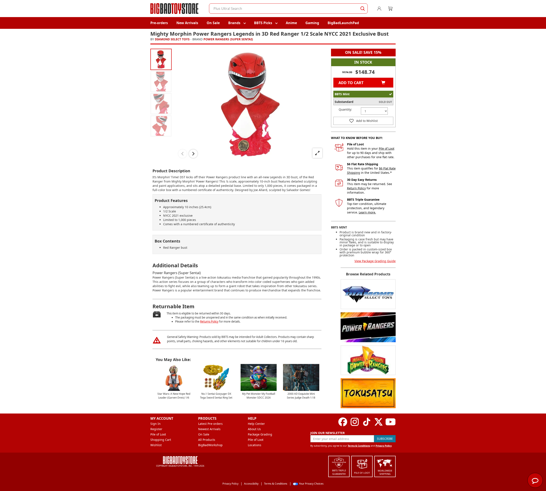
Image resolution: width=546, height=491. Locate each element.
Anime (291, 22)
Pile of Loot (386, 148)
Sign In (155, 424)
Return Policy (356, 188)
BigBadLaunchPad (343, 22)
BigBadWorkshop (210, 445)
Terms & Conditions (359, 445)
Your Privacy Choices (311, 483)
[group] (161, 59)
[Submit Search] (362, 8)
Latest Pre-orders (210, 424)
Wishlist (156, 445)
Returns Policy (209, 321)
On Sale (213, 22)
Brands (234, 22)
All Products (206, 440)
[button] (182, 153)
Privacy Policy (384, 445)
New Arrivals (187, 22)
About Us (254, 429)
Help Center (256, 424)
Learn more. (367, 212)
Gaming (312, 22)
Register (156, 429)
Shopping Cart (160, 440)
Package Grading (260, 434)
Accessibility (251, 483)
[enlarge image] (317, 153)
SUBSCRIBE (385, 439)
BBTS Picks (263, 22)
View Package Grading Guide (375, 261)
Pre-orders (159, 22)
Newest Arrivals (209, 429)
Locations (254, 445)
